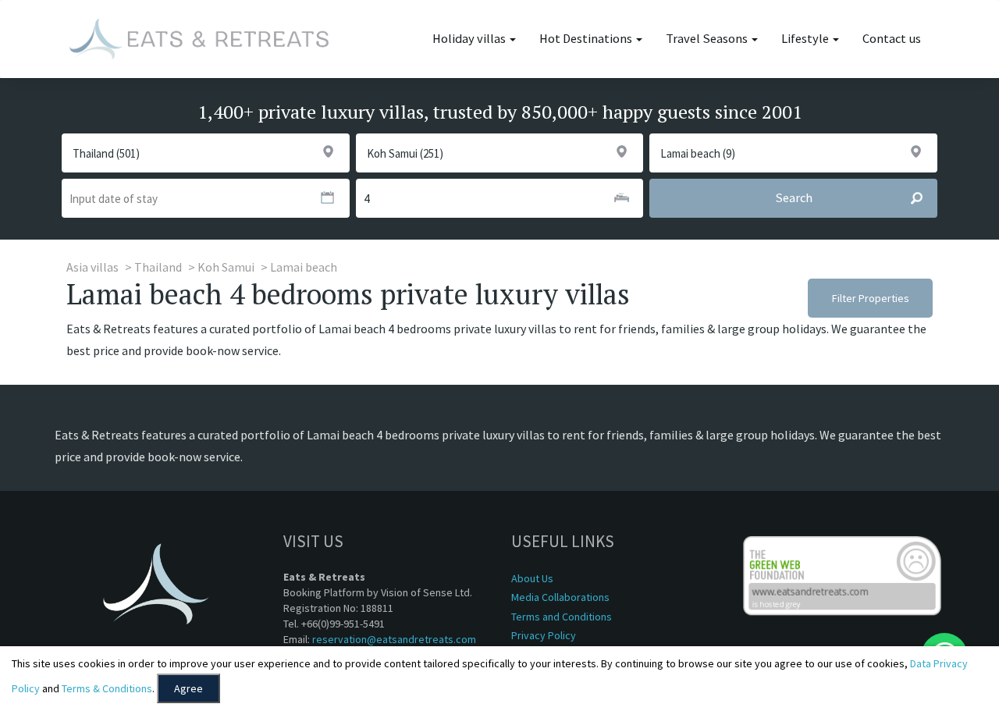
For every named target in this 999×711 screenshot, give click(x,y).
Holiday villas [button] (470, 38)
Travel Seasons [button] (708, 38)
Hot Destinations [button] (587, 38)
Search (793, 198)
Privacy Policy (543, 635)
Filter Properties (870, 298)
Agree (188, 688)
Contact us (891, 38)
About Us (532, 578)
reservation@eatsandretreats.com (394, 639)
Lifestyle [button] (806, 38)
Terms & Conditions (107, 688)
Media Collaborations (560, 597)
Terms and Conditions (561, 617)
